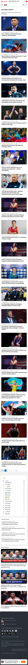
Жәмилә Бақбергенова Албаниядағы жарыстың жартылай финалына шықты (13, 260)
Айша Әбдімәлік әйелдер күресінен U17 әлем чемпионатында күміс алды (14, 56)
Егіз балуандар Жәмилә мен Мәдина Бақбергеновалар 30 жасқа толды (12, 304)
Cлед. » (16, 470)
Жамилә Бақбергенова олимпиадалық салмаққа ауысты (12, 146)
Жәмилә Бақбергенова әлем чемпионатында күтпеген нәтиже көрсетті (14, 373)
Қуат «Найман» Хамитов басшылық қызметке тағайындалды (11, 34)
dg (17, 636)
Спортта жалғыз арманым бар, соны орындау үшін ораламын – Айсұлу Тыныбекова (12, 169)
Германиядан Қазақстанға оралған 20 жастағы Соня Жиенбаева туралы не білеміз (13, 540)
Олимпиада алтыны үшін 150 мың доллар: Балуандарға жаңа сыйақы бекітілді (13, 101)
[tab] (4, 478)
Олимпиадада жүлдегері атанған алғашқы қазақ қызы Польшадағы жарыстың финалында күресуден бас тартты (13, 396)
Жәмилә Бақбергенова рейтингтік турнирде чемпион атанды (14, 238)
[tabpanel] (13, 497)
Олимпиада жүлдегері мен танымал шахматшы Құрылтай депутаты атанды (13, 534)
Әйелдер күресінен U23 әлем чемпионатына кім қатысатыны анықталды (14, 350)
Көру (23, 661)
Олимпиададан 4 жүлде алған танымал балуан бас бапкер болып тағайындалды (13, 282)
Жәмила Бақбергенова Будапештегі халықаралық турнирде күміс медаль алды (14, 79)
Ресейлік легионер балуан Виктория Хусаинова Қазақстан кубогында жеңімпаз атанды (14, 464)
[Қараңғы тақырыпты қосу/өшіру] (26, 5)
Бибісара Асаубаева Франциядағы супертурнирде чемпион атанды (10, 523)
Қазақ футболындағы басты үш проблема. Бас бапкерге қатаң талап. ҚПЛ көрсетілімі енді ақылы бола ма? (14, 565)
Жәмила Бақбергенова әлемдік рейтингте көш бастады (13, 441)
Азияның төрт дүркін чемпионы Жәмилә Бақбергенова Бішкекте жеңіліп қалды (13, 215)
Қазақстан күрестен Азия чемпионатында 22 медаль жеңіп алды (14, 123)
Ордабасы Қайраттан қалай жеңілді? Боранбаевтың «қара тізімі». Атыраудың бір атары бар (13, 586)
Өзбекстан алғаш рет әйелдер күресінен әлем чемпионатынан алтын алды (13, 419)
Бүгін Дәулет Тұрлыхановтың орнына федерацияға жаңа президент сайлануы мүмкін (13, 328)
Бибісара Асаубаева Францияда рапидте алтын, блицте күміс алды (13, 529)
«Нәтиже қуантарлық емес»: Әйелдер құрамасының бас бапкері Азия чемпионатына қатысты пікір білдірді (12, 193)
